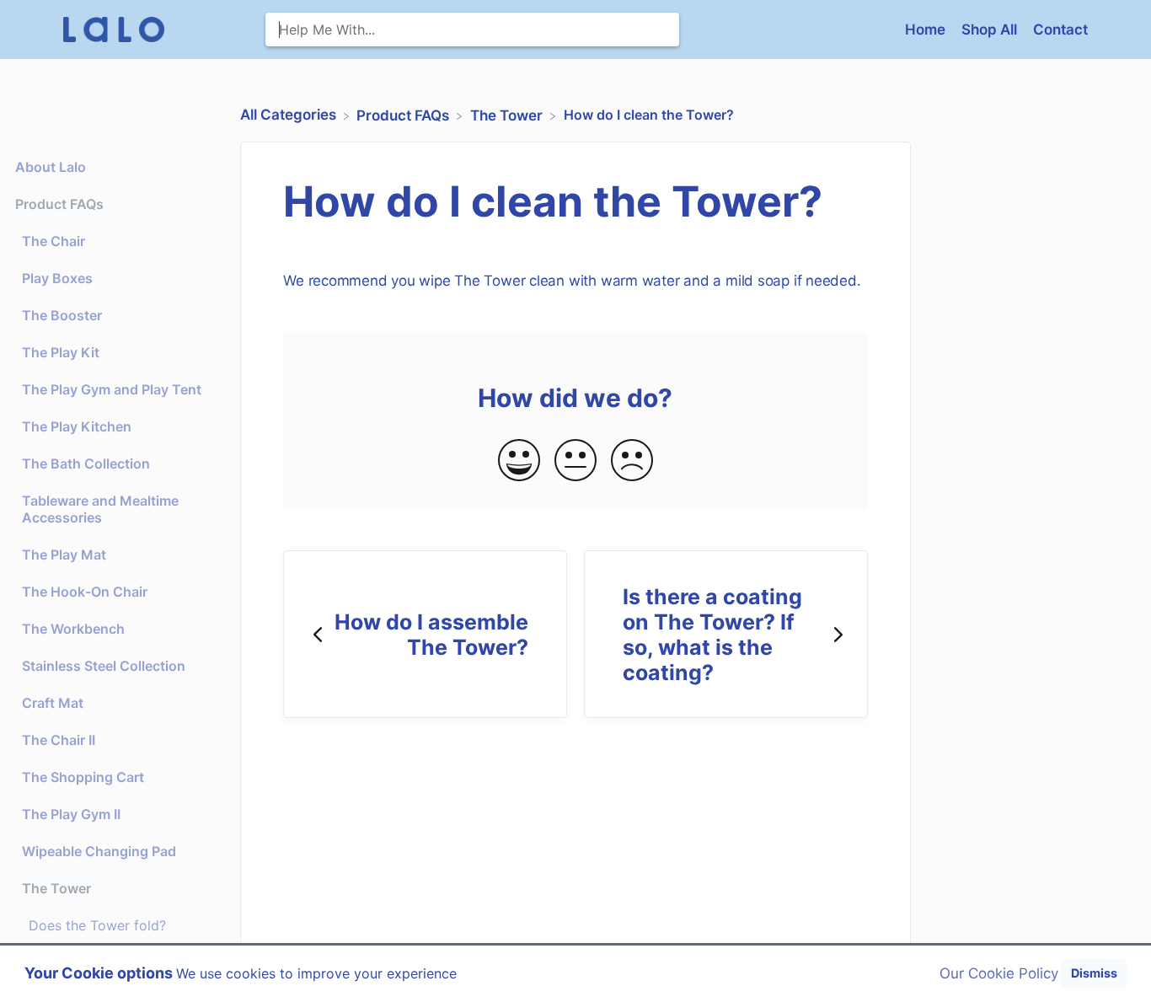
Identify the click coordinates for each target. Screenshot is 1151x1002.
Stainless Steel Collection (103, 665)
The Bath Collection (86, 463)
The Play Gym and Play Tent (111, 389)
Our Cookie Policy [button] (999, 973)
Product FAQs (59, 204)
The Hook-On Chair (84, 591)
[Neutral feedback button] (575, 461)
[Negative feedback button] (632, 461)
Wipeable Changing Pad (99, 851)
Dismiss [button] (1094, 973)
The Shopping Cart (83, 777)
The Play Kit (60, 352)
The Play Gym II (71, 814)
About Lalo (50, 166)
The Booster (62, 315)
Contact (1060, 29)
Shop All (990, 29)
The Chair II (58, 739)
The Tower (56, 888)
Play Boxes (57, 278)
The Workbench (73, 628)
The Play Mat (64, 554)
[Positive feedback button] (519, 461)
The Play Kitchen (76, 426)
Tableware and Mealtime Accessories (100, 509)
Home (927, 29)
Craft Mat (52, 702)
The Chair (53, 241)
